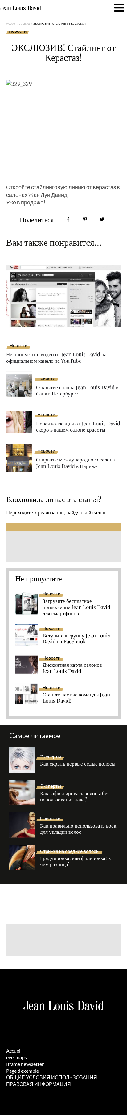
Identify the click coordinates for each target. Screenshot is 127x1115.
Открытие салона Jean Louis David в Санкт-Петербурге (77, 390)
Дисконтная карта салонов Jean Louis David (72, 668)
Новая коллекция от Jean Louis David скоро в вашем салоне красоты (78, 426)
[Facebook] (68, 219)
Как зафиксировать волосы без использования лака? (74, 796)
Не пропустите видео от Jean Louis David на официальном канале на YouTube (56, 357)
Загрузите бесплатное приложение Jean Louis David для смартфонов (76, 607)
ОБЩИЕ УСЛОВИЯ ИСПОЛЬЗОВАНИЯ (51, 1077)
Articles (24, 23)
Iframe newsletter (25, 1064)
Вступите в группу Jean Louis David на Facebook (76, 639)
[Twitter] (101, 219)
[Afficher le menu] (119, 8)
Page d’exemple (22, 1071)
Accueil (11, 23)
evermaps (16, 1057)
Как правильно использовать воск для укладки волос (78, 829)
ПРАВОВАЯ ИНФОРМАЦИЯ (38, 1084)
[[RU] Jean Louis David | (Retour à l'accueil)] (20, 8)
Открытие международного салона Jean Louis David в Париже (75, 462)
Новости (18, 31)
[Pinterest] (85, 219)
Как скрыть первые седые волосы (77, 764)
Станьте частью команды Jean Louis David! (76, 697)
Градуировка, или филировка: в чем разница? (75, 861)
